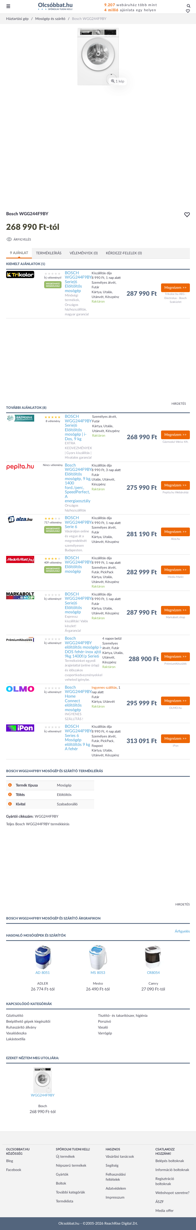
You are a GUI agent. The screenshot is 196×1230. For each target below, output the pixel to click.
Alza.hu (175, 539)
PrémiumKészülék (175, 663)
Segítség (112, 1165)
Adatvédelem (116, 1188)
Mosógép (64, 785)
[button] (186, 11)
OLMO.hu (175, 708)
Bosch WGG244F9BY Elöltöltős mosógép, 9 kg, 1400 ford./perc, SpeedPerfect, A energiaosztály (78, 483)
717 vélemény (53, 522)
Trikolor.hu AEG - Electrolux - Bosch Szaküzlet (175, 298)
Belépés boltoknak (169, 1161)
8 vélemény (53, 421)
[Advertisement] (56, 364)
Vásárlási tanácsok (120, 1157)
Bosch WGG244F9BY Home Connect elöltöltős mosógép (78, 698)
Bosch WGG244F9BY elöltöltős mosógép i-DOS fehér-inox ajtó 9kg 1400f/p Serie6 (83, 647)
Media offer (164, 1211)
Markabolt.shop (175, 617)
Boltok (61, 1183)
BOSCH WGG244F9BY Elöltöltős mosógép (78, 565)
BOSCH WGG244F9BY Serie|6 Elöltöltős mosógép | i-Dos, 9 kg (78, 427)
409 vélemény (53, 562)
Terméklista (64, 1201)
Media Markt (175, 577)
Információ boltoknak (172, 1170)
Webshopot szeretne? (172, 1193)
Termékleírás (49, 253)
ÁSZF (159, 1202)
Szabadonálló (67, 804)
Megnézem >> (175, 288)
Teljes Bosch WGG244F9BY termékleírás (37, 824)
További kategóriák (70, 1192)
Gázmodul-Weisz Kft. (176, 441)
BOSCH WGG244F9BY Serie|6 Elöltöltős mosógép (78, 282)
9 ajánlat (19, 253)
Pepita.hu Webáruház (176, 492)
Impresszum (115, 1197)
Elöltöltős (64, 795)
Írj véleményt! (53, 277)
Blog (9, 1161)
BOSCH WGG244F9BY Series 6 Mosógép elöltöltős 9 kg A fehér (78, 737)
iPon (175, 745)
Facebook (13, 1170)
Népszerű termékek (71, 1165)
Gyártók (62, 1174)
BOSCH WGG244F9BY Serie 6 (78, 522)
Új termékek (65, 1157)
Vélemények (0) (84, 253)
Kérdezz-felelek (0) (124, 253)
